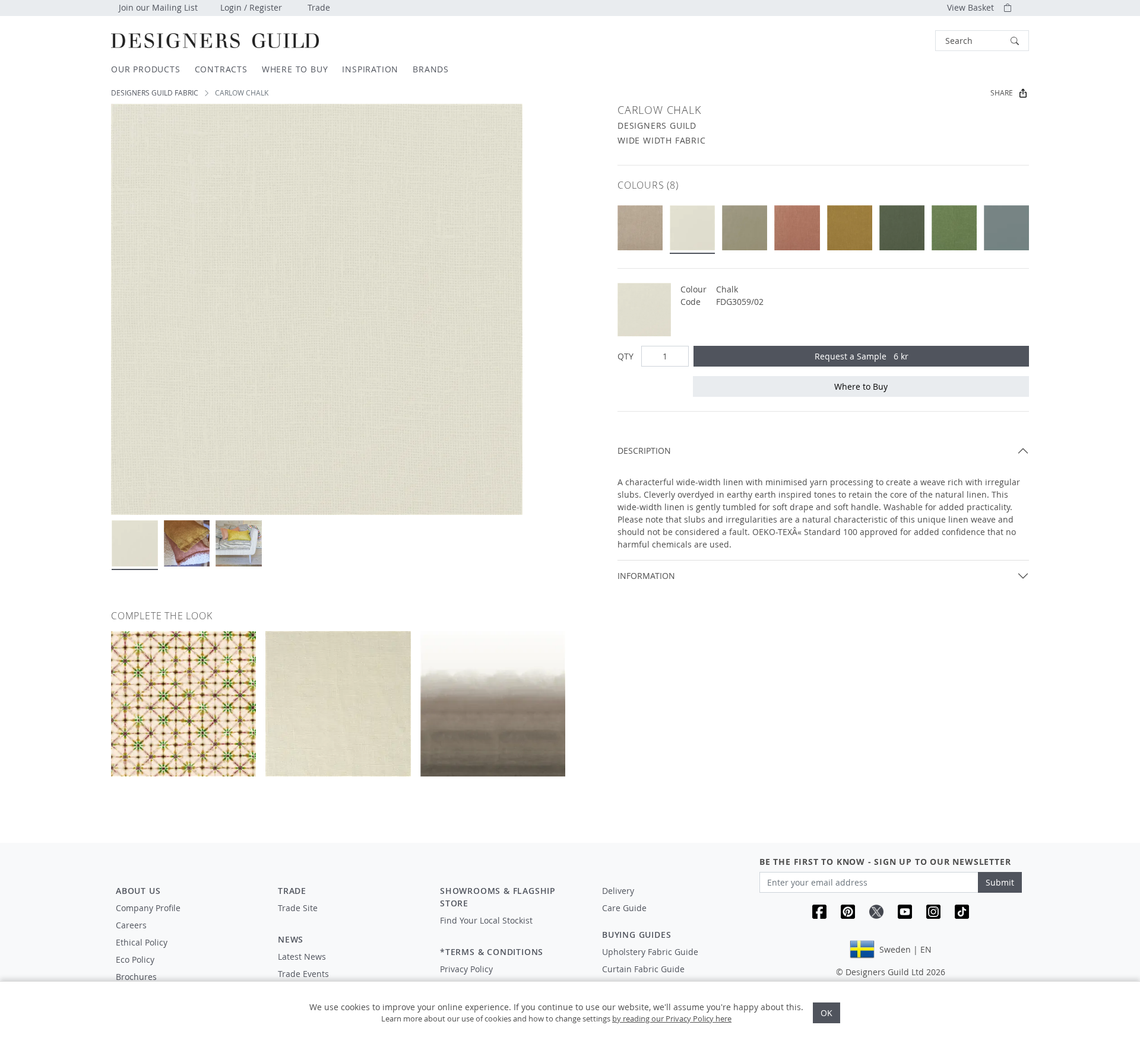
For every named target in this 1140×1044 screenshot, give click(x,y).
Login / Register (251, 7)
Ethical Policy (141, 942)
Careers (131, 925)
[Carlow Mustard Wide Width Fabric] (849, 227)
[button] (982, 40)
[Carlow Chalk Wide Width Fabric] (692, 227)
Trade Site (298, 907)
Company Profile (148, 907)
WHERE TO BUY (295, 69)
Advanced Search (907, 40)
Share (1001, 93)
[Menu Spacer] (350, 918)
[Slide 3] (238, 543)
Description (644, 450)
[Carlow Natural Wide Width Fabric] (640, 227)
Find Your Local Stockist (486, 920)
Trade (319, 7)
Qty (626, 356)
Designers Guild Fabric (154, 93)
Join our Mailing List (158, 7)
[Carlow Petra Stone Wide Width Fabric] (796, 227)
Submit (1000, 882)
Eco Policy (135, 959)
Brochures (136, 976)
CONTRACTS (221, 69)
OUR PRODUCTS (145, 69)
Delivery (618, 890)
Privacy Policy (466, 969)
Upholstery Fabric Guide (650, 951)
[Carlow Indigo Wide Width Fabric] (1006, 227)
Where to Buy (861, 386)
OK (826, 1012)
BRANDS (431, 69)
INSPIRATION (370, 69)
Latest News (302, 956)
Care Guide (624, 907)
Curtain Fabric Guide (643, 969)
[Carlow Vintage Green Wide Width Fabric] (901, 227)
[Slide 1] (135, 543)
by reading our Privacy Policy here (672, 1018)
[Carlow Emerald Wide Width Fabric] (954, 227)
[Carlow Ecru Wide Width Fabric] (744, 227)
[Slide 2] (187, 543)
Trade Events (303, 973)
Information (646, 575)
